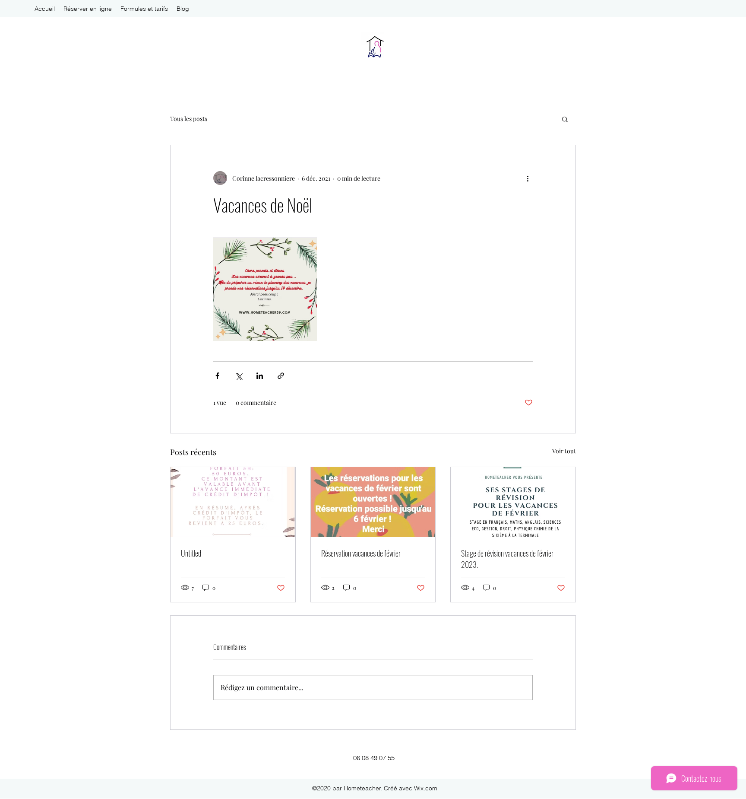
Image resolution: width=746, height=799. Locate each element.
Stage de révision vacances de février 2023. (507, 559)
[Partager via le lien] (281, 376)
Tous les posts (188, 119)
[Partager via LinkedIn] (260, 376)
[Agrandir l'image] (265, 289)
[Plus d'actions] (527, 178)
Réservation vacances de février (361, 553)
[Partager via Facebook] (217, 376)
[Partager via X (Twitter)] (238, 376)
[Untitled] (233, 502)
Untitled (191, 553)
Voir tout (564, 451)
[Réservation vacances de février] (373, 502)
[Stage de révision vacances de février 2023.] (513, 502)
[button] (565, 118)
